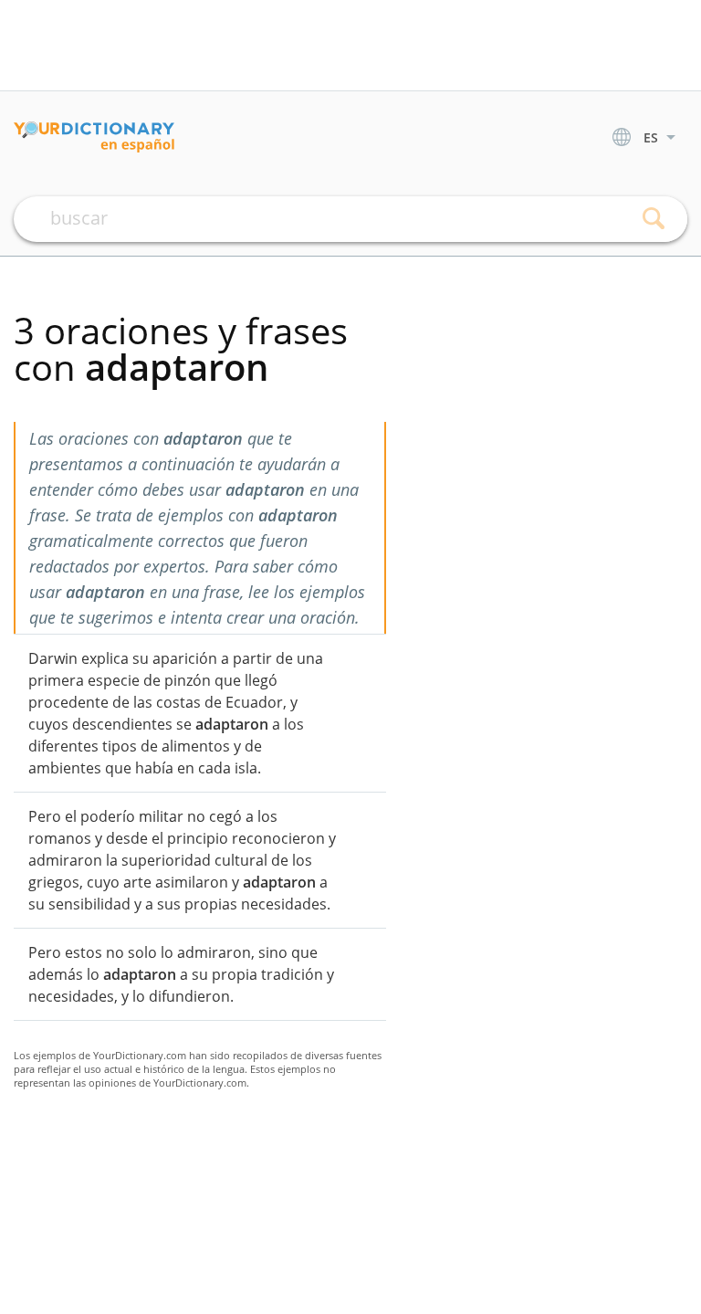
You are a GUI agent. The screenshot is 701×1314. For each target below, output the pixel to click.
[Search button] (653, 219)
